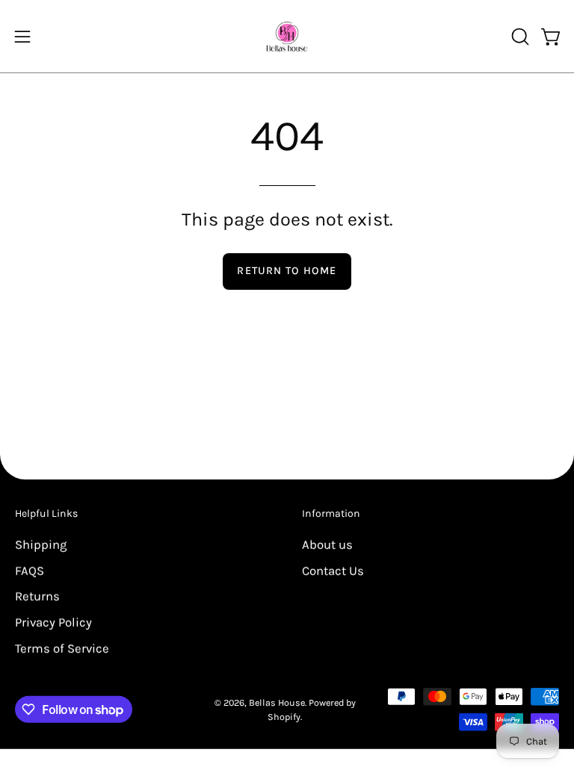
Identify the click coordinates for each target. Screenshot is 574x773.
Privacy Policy (53, 622)
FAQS (29, 570)
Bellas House (277, 701)
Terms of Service (62, 648)
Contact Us (333, 570)
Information (331, 513)
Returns (37, 596)
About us (327, 544)
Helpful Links (46, 513)
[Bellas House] (287, 36)
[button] (518, 36)
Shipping (41, 544)
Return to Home (286, 270)
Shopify (284, 716)
